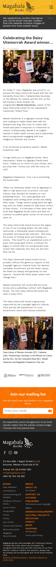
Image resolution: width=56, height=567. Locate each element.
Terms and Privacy (34, 535)
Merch (29, 484)
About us (31, 487)
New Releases (10, 487)
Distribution (31, 531)
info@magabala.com (14, 472)
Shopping (31, 528)
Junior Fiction (9, 508)
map (36, 461)
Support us (32, 494)
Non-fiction (8, 522)
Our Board (30, 490)
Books (7, 484)
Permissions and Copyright (38, 504)
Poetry (6, 518)
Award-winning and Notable (12, 496)
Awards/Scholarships (39, 511)
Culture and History (12, 526)
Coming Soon (9, 491)
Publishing (32, 501)
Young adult (8, 511)
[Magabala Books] (18, 7)
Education (31, 518)
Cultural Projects (37, 515)
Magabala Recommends (9, 534)
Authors (30, 497)
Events (29, 522)
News (28, 525)
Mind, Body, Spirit (11, 529)
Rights (28, 508)
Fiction (6, 515)
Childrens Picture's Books (12, 502)
